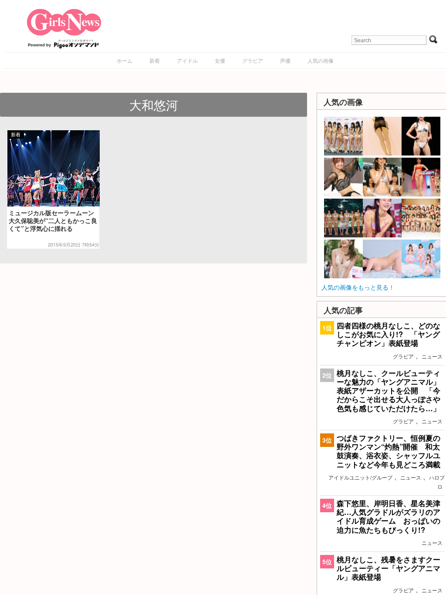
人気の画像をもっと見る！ (358, 287)
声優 (285, 60)
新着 (154, 60)
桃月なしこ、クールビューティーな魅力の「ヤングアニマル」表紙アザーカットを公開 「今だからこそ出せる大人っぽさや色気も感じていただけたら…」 (388, 390)
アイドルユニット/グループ (360, 477)
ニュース (432, 356)
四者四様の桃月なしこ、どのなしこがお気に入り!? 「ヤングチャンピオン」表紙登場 (388, 334)
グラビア (252, 60)
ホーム (124, 60)
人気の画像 (320, 60)
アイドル (187, 60)
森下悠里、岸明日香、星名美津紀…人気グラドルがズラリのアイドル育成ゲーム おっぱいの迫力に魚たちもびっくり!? (388, 516)
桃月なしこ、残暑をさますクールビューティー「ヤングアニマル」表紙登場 (388, 567)
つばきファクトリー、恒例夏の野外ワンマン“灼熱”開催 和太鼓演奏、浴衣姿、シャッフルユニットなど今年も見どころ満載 (388, 451)
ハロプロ (437, 481)
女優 (220, 60)
